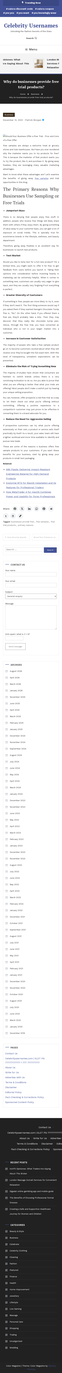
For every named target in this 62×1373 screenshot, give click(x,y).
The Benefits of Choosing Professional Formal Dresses (32, 1200)
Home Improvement (19, 1289)
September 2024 (18, 749)
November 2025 (17, 697)
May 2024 (14, 774)
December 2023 (17, 800)
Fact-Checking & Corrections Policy (24, 1097)
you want (24, 13)
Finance (13, 1276)
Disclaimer (11, 1087)
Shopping (14, 1328)
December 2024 (17, 736)
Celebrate (14, 1244)
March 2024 (15, 787)
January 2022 (16, 910)
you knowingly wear (45, 13)
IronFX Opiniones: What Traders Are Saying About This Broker (30, 1171)
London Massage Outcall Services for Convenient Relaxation (33, 1182)
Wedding (14, 1348)
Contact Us (11, 1053)
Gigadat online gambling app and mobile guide (32, 1191)
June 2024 (15, 768)
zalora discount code (20, 9)
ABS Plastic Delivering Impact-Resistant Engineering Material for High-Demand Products (28, 474)
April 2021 (14, 962)
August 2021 (16, 936)
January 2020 (16, 1027)
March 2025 (15, 716)
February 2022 (16, 904)
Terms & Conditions (15, 1082)
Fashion (13, 1264)
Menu (33, 49)
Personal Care (16, 1322)
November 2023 (17, 807)
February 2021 (16, 968)
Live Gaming (15, 1309)
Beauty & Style (17, 1231)
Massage (14, 1315)
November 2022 (17, 859)
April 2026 (15, 678)
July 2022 (14, 871)
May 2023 (14, 820)
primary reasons (25, 525)
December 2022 (17, 852)
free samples (42, 522)
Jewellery (14, 1296)
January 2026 (16, 690)
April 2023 (15, 826)
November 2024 (17, 742)
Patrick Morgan (33, 120)
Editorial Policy (13, 1092)
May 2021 (14, 955)
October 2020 (16, 994)
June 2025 (15, 703)
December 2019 (17, 1033)
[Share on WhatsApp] (36, 509)
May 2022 (14, 884)
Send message (15, 647)
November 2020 (17, 988)
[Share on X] (22, 509)
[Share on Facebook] (15, 509)
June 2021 (14, 949)
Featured (14, 1270)
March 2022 (15, 897)
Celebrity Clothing (18, 1251)
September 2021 (18, 930)
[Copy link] (20, 516)
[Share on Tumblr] (6, 516)
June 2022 (15, 878)
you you (9, 13)
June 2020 (15, 1014)
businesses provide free (22, 522)
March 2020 (15, 1020)
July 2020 (14, 1007)
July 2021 (14, 943)
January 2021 (16, 975)
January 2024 (16, 794)
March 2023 (15, 833)
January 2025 (16, 729)
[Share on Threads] (13, 516)
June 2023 (15, 813)
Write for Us (12, 1072)
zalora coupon (45, 9)
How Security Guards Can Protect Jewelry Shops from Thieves (18, 537)
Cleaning (14, 1257)
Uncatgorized (16, 1341)
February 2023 (16, 839)
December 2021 (17, 917)
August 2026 (16, 671)
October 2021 (16, 923)
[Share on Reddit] (51, 509)
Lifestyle (14, 1302)
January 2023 (16, 846)
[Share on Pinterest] (44, 509)
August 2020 (16, 1001)
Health (13, 1283)
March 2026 (15, 684)
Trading (13, 1335)
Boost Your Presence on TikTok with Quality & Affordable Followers (46, 537)
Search (30, 38)
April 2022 (15, 891)
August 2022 (16, 865)
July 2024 (14, 762)
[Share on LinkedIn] (29, 509)
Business (9, 115)
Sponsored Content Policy (19, 1102)
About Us (10, 1067)
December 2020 (17, 981)
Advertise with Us (15, 1077)
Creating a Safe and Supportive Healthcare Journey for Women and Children (30, 1211)
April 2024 (15, 781)
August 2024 (16, 755)
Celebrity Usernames (31, 25)
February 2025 (16, 723)
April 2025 (15, 710)
